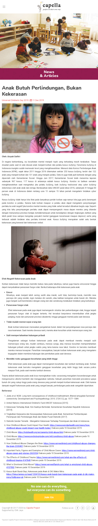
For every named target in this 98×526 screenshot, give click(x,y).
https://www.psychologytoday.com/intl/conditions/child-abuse (46, 436)
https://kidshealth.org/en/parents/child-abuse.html (40, 432)
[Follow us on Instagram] (83, 508)
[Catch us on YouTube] (93, 508)
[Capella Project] (49, 6)
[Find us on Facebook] (77, 508)
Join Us (49, 497)
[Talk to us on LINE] (88, 508)
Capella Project (33, 508)
